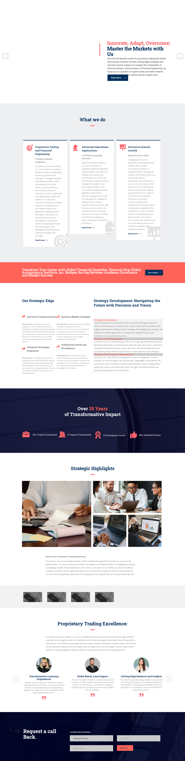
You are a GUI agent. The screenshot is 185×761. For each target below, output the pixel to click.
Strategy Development (105, 320)
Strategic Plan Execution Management (113, 354)
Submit (123, 748)
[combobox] (91, 738)
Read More (116, 77)
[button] (128, 320)
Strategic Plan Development (108, 338)
